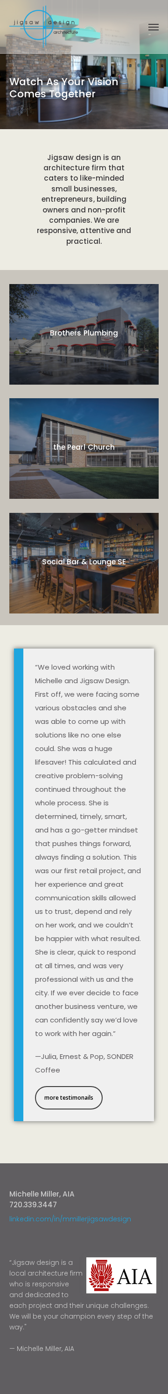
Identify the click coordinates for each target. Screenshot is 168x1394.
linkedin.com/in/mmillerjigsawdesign (70, 1219)
